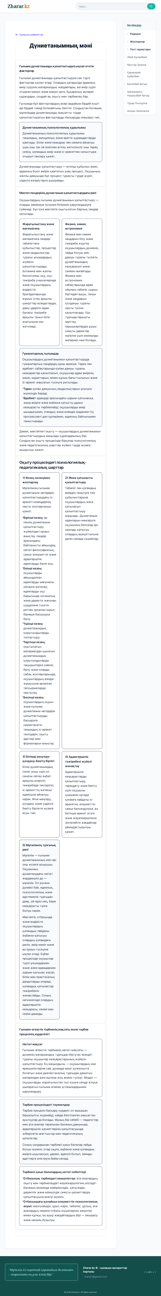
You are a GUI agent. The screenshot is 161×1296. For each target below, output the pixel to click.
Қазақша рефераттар (31, 34)
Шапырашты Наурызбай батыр (138, 93)
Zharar (19, 6)
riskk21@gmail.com (95, 1276)
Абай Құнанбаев (137, 57)
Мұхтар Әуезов (136, 64)
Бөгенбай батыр (137, 84)
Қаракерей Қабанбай (134, 74)
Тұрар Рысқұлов (137, 103)
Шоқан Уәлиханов (138, 110)
